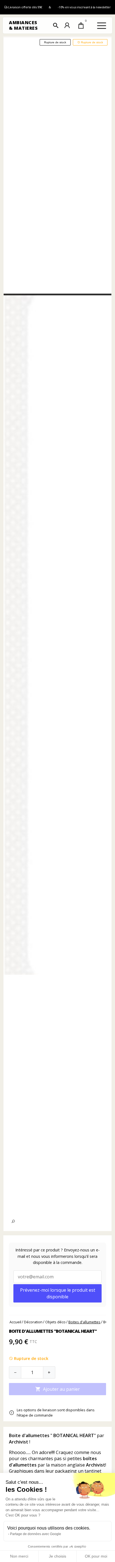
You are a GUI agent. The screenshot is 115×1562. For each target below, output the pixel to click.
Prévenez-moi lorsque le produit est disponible (57, 1293)
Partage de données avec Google (35, 1534)
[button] (55, 25)
